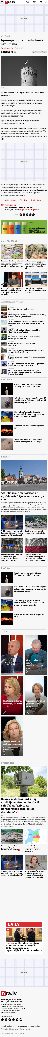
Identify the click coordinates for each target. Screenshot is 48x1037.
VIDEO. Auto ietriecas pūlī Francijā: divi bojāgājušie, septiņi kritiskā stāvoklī (12, 533)
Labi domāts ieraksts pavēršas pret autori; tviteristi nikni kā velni (26, 351)
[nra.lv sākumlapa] (10, 2)
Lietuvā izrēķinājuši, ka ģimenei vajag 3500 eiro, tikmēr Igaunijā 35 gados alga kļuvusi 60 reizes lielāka (35, 265)
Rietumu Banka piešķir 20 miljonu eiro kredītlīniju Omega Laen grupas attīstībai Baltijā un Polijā (12, 264)
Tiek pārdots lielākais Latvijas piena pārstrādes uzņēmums (35, 290)
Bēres (13, 200)
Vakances (21, 1029)
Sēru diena (22, 200)
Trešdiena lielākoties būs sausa (21, 309)
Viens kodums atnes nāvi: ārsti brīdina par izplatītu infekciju (28, 440)
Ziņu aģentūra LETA (7, 48)
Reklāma (9, 1026)
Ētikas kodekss (13, 1029)
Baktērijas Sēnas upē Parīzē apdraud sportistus (23, 344)
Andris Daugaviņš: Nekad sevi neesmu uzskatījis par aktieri (24, 338)
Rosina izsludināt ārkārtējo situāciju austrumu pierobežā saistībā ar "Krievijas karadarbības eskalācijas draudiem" (20, 805)
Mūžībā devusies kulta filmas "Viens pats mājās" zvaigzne (27, 385)
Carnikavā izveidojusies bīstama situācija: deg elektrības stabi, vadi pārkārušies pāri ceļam (26, 323)
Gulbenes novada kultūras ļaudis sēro (29, 427)
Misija (15, 1026)
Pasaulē (7, 36)
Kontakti (28, 1029)
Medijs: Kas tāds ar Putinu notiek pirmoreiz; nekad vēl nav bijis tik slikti (27, 365)
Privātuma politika (22, 1026)
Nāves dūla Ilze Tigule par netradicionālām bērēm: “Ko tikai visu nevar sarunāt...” (12, 291)
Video (5, 631)
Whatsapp (31, 210)
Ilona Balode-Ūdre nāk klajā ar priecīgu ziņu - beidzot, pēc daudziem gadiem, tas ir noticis (34, 874)
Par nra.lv (3, 1026)
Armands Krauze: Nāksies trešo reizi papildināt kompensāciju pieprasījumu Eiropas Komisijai (24, 372)
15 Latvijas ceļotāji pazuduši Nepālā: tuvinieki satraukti (9, 848)
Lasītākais (6, 379)
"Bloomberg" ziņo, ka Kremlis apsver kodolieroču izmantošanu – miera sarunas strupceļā (29, 414)
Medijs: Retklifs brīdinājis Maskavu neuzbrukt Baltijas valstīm (33, 849)
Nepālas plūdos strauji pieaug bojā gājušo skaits (35, 532)
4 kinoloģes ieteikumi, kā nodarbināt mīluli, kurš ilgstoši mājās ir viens (27, 316)
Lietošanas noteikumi (34, 1026)
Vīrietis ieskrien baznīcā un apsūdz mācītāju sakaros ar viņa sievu (22, 496)
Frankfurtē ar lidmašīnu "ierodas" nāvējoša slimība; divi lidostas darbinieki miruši (11, 557)
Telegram (22, 210)
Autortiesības (4, 1029)
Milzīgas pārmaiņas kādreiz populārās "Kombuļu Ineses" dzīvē (24, 331)
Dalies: (16, 214)
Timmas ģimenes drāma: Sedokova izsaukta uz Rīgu (26, 358)
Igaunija (5, 200)
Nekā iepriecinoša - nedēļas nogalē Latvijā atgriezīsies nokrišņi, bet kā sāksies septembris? (30, 400)
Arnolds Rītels (35, 200)
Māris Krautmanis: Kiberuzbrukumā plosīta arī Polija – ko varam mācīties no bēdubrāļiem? (35, 557)
